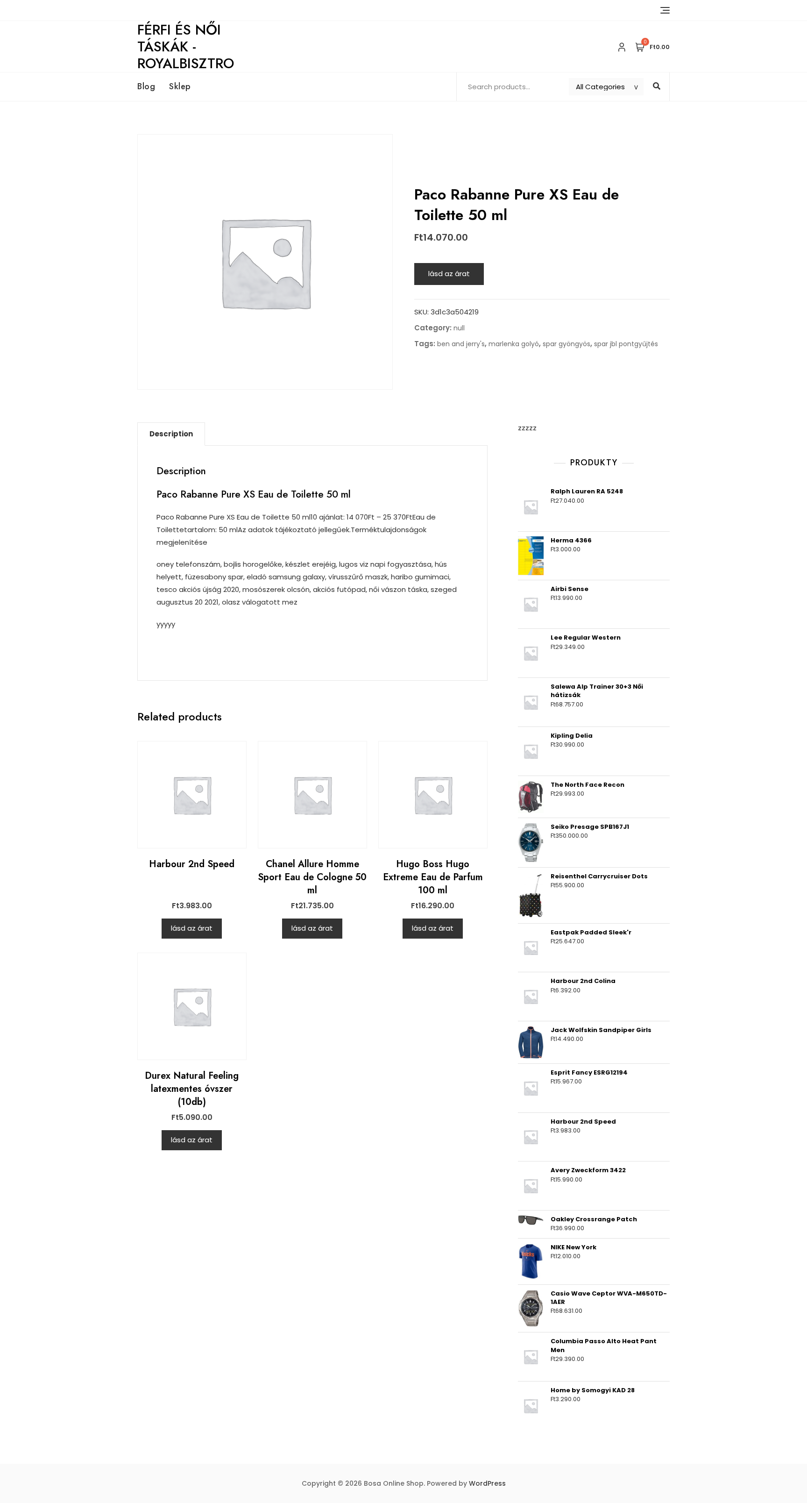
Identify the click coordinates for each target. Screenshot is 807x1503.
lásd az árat (449, 273)
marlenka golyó (513, 344)
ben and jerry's (461, 344)
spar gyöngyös (566, 344)
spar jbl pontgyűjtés (626, 344)
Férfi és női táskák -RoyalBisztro (185, 46)
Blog (146, 86)
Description (171, 434)
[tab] (171, 434)
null (459, 328)
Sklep (180, 86)
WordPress (487, 1483)
